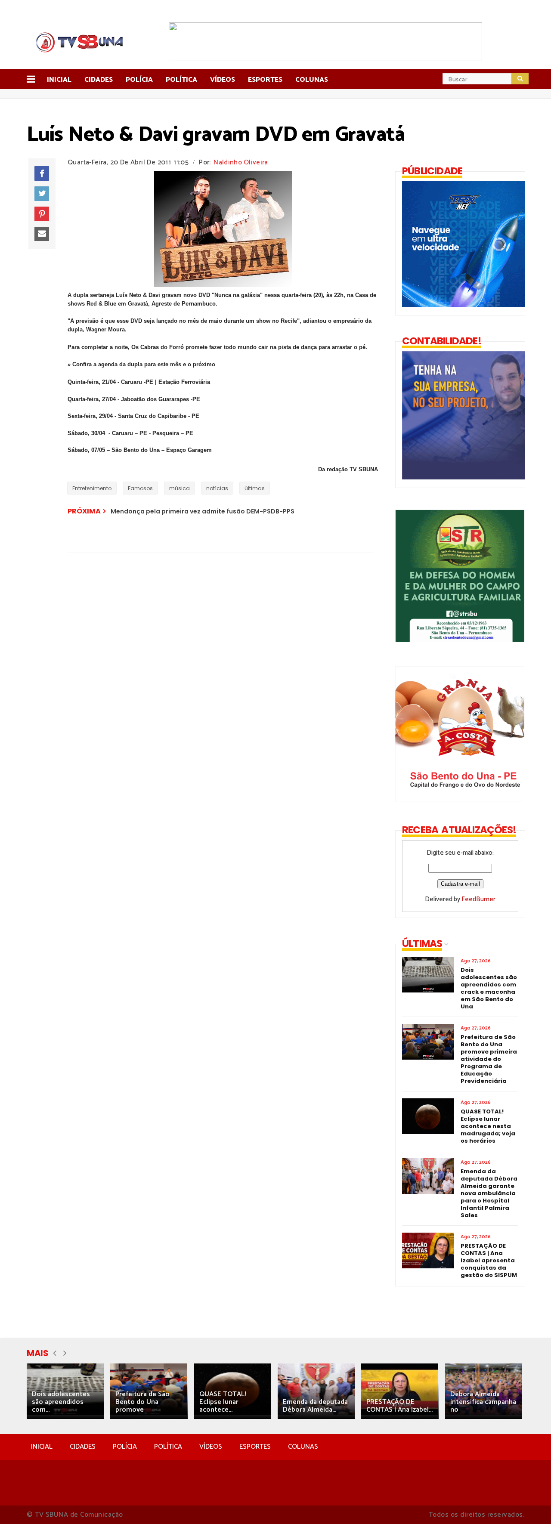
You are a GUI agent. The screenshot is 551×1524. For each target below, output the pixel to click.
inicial (59, 80)
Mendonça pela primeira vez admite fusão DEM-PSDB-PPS (202, 511)
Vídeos (222, 80)
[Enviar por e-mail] (41, 234)
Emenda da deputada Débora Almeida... (315, 1406)
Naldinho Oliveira (241, 162)
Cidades (98, 80)
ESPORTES (255, 1447)
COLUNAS (303, 1447)
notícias (217, 488)
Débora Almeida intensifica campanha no (483, 1402)
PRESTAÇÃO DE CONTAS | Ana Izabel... (399, 1406)
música (179, 488)
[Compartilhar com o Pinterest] (41, 214)
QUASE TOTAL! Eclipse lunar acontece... (222, 1402)
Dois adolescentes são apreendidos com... (61, 1402)
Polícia (139, 80)
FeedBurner (478, 899)
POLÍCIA (125, 1447)
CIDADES (83, 1447)
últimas (255, 488)
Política (181, 80)
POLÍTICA (168, 1447)
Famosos (140, 488)
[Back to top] (529, 1503)
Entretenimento (91, 488)
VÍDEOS (210, 1447)
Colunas (311, 80)
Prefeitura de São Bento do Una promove (142, 1402)
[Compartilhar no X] (41, 193)
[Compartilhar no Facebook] (41, 173)
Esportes (265, 80)
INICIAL (42, 1447)
